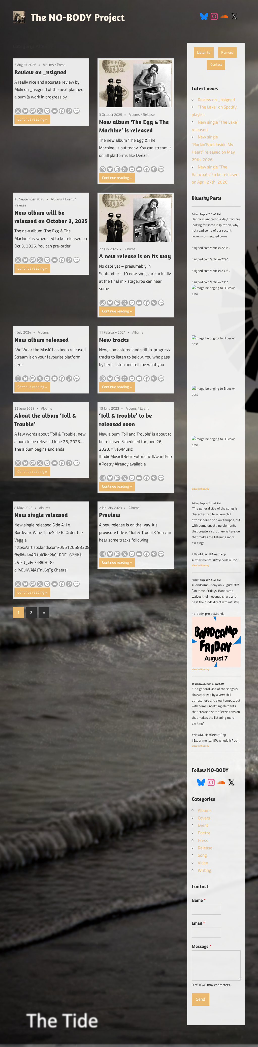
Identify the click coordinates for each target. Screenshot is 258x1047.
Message (201, 946)
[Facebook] (62, 111)
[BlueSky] (204, 16)
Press (61, 64)
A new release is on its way (135, 256)
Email (198, 923)
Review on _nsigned (40, 72)
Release (149, 114)
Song (202, 855)
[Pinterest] (69, 111)
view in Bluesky (200, 489)
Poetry (204, 832)
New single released (41, 515)
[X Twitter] (234, 16)
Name (199, 900)
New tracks (114, 339)
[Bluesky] (25, 111)
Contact (216, 64)
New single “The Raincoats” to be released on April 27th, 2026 (215, 174)
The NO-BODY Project (78, 17)
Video (203, 862)
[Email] (54, 111)
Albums (48, 64)
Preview (109, 515)
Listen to (203, 52)
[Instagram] (214, 16)
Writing (204, 870)
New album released (41, 339)
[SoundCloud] (224, 16)
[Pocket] (47, 111)
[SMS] (76, 111)
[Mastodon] (32, 111)
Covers (204, 818)
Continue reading (30, 119)
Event (69, 199)
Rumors (227, 52)
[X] (40, 111)
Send (200, 999)
